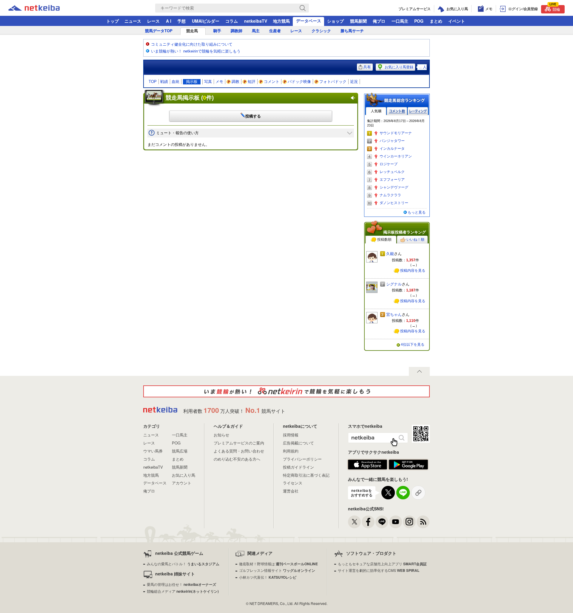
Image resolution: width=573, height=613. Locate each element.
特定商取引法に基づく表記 (306, 475)
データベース (308, 21)
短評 (251, 81)
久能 (390, 253)
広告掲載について (298, 443)
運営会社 (290, 491)
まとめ (436, 21)
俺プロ (379, 21)
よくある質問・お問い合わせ (239, 451)
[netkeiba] (41, 8)
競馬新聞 (358, 21)
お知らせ (221, 435)
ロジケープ (389, 164)
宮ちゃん (394, 314)
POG (418, 21)
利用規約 (290, 451)
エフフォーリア (392, 179)
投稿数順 (384, 239)
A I (168, 21)
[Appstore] (367, 464)
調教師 (236, 31)
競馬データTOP (158, 31)
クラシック (321, 31)
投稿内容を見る (412, 270)
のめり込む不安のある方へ (237, 459)
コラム (231, 21)
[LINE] (381, 521)
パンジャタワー (392, 141)
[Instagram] (409, 521)
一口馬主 (400, 21)
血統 (175, 81)
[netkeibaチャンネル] (395, 521)
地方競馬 (281, 21)
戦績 (164, 81)
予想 (181, 21)
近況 (354, 81)
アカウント (181, 483)
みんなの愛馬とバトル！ (183, 563)
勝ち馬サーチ (352, 31)
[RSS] (423, 521)
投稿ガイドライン (298, 467)
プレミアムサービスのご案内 (239, 443)
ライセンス (292, 483)
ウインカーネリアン (396, 156)
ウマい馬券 (153, 451)
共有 (367, 67)
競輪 (554, 8)
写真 (208, 81)
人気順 (376, 111)
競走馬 (192, 31)
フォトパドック (332, 81)
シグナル (394, 284)
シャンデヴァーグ (394, 187)
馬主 (256, 31)
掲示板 (192, 81)
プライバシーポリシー (302, 459)
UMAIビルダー (205, 21)
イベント (456, 21)
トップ (112, 21)
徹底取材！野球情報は (278, 563)
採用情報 (290, 435)
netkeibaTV (255, 21)
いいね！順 (415, 239)
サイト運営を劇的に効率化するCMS (378, 570)
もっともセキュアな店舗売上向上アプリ (382, 563)
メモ (219, 81)
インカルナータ (392, 148)
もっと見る (417, 212)
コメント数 (397, 111)
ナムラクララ (390, 195)
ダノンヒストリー (394, 203)
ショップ (335, 21)
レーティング (418, 111)
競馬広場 (179, 451)
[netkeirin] (286, 391)
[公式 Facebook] (368, 521)
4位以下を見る (412, 344)
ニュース (132, 21)
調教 (235, 81)
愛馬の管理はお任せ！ (181, 584)
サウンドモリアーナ (396, 133)
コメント (271, 81)
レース (153, 21)
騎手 (217, 31)
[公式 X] (354, 521)
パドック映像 (299, 81)
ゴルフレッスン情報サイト (277, 570)
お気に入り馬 (183, 475)
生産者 (275, 31)
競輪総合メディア (183, 591)
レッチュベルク (392, 172)
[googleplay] (408, 464)
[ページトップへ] (419, 371)
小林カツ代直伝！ (267, 577)
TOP (153, 81)
